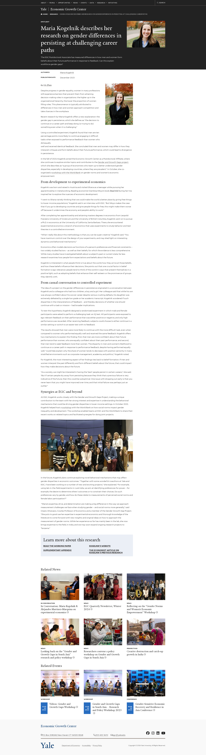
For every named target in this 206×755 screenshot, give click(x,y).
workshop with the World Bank (66, 172)
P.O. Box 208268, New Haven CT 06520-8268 (62, 735)
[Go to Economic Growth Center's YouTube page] (163, 733)
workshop (66, 407)
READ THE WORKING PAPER (57, 546)
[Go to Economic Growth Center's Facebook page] (148, 733)
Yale (47, 745)
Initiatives (112, 3)
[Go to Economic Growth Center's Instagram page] (152, 733)
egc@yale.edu (119, 735)
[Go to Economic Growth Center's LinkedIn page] (157, 733)
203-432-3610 (101, 735)
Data (92, 3)
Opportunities (64, 3)
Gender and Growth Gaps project (113, 162)
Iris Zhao (47, 85)
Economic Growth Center (68, 9)
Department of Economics (71, 745)
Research (101, 3)
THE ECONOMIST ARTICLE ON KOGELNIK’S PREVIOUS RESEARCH (106, 551)
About (43, 3)
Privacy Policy (97, 745)
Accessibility (86, 745)
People (52, 3)
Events (84, 3)
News (75, 3)
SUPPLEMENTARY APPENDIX (57, 550)
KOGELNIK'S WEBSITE (100, 546)
